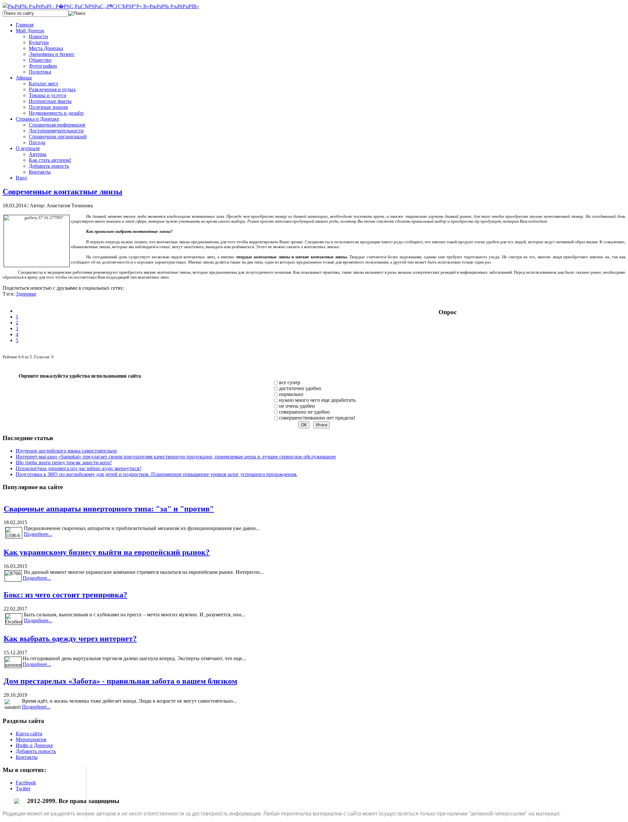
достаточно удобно (300, 388)
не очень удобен (297, 406)
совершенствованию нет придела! (317, 417)
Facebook (26, 782)
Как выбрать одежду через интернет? (70, 638)
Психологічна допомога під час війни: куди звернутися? (78, 468)
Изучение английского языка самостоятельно (66, 451)
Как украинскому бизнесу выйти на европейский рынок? (107, 552)
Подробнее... (38, 534)
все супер (289, 382)
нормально (291, 394)
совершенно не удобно (304, 412)
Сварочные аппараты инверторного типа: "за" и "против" (109, 509)
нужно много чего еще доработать (317, 400)
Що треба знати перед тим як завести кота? (64, 462)
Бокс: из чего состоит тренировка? (65, 595)
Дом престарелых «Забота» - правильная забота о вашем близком (120, 681)
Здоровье (26, 294)
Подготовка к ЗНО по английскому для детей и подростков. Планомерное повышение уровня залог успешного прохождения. (156, 474)
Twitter (23, 788)
